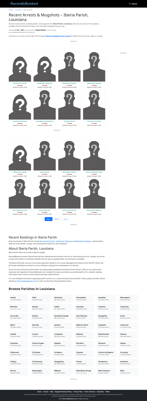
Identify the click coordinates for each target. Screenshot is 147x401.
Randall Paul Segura (83, 241)
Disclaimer (100, 392)
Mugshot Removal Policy (63, 392)
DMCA (108, 392)
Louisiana (18, 10)
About (39, 392)
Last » (66, 219)
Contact (45, 392)
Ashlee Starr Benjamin (64, 241)
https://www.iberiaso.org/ (26, 281)
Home (11, 10)
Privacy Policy (78, 392)
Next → (57, 219)
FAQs (51, 392)
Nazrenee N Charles (47, 241)
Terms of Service (89, 392)
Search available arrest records (58, 36)
